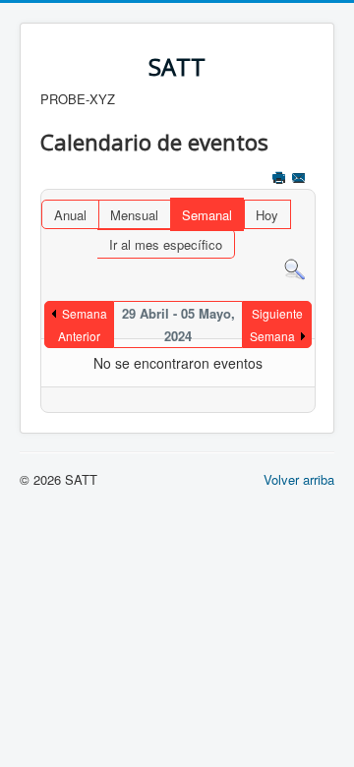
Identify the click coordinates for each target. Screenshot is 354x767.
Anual (70, 215)
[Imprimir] (280, 179)
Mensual (134, 215)
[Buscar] (294, 268)
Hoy (267, 215)
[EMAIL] (300, 179)
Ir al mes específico (165, 244)
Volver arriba (299, 479)
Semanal (207, 215)
